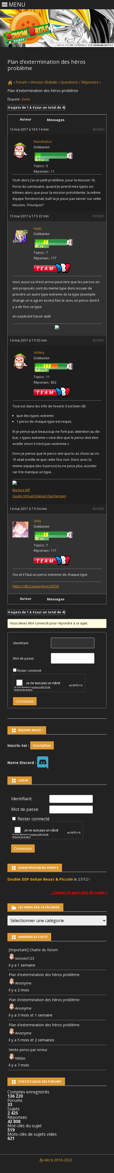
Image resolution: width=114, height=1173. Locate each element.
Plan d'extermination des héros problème (44, 974)
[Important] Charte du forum (33, 949)
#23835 (98, 216)
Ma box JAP (21, 489)
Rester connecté (29, 670)
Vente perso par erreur (28, 1049)
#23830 (98, 129)
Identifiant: (21, 643)
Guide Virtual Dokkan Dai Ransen (39, 496)
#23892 (98, 509)
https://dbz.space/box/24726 (35, 586)
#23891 (98, 340)
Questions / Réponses (79, 82)
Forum (21, 82)
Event (26, 99)
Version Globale (43, 82)
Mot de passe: (23, 658)
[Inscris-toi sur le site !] (42, 745)
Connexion (25, 701)
